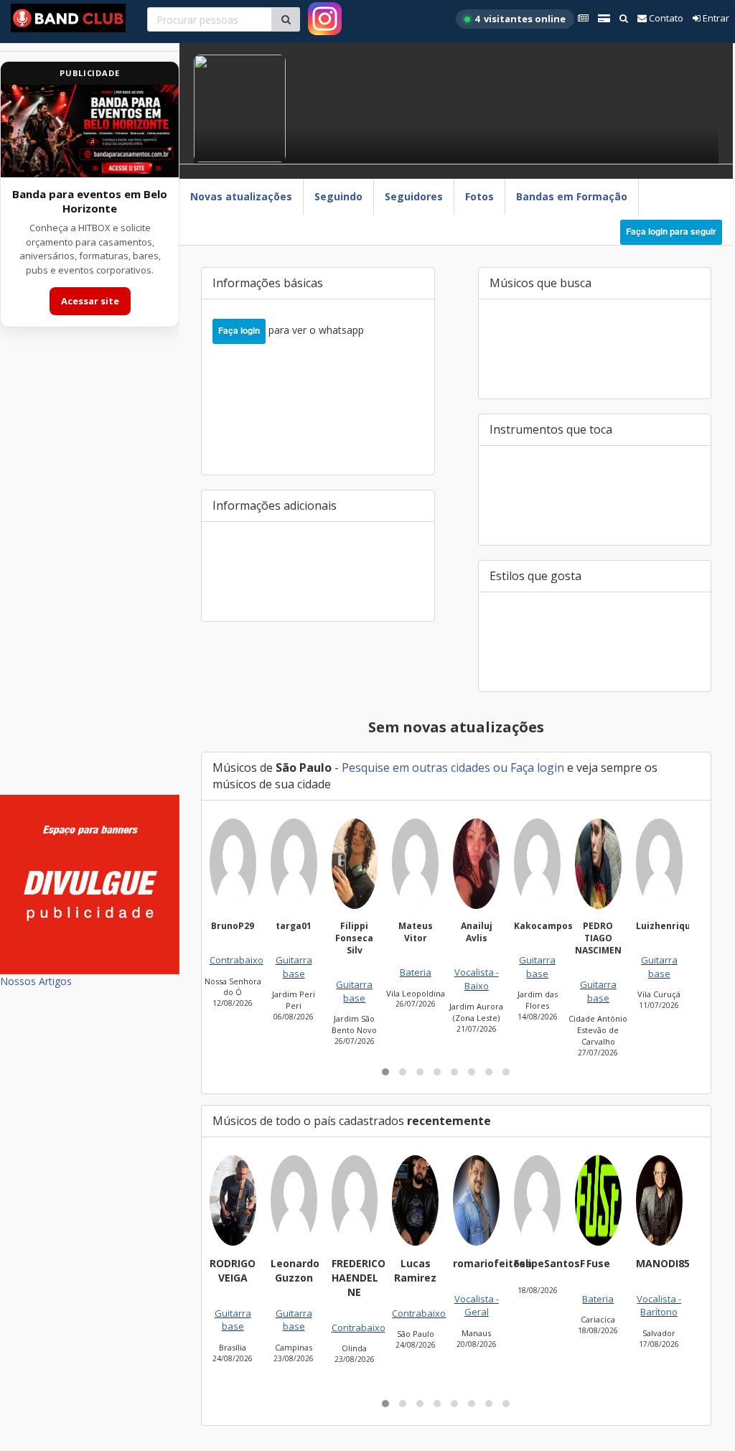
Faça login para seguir (671, 231)
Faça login (239, 330)
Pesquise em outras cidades (416, 767)
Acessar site (90, 300)
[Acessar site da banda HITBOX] (90, 131)
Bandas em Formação (571, 196)
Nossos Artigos (36, 981)
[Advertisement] (89, 570)
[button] (385, 1072)
